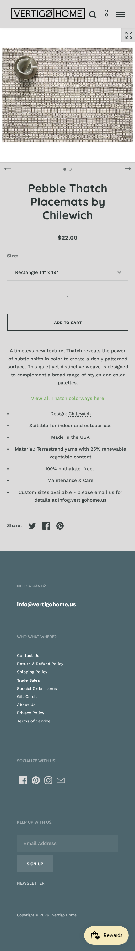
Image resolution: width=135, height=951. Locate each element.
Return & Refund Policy (40, 663)
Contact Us (28, 655)
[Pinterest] (36, 780)
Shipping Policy (32, 671)
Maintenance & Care (70, 480)
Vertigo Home (64, 915)
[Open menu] (120, 14)
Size (12, 256)
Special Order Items (37, 688)
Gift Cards (27, 696)
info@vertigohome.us (82, 500)
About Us (26, 704)
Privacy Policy (30, 713)
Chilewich (79, 413)
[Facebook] (23, 780)
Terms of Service (34, 721)
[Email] (61, 780)
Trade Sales (28, 680)
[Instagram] (48, 780)
